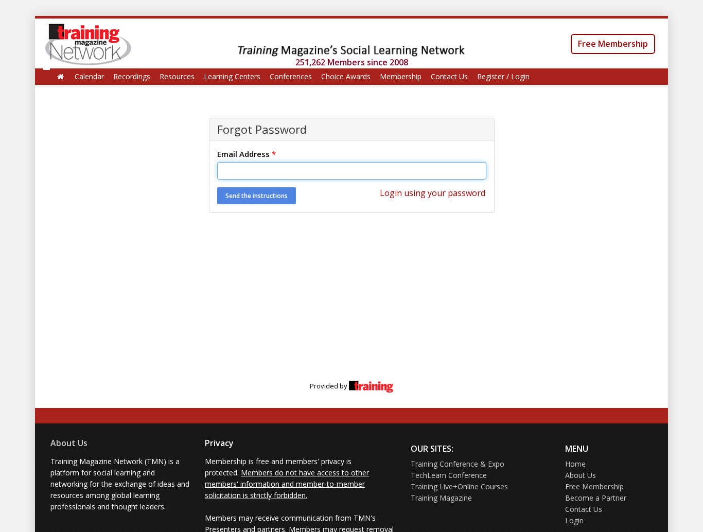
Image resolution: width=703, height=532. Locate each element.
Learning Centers (232, 76)
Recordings (131, 76)
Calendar (89, 76)
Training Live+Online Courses (459, 486)
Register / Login (503, 76)
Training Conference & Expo (457, 464)
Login (574, 520)
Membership (400, 76)
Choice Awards (346, 76)
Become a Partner (595, 498)
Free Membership (613, 43)
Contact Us (449, 76)
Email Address (246, 154)
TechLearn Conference (449, 475)
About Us (68, 443)
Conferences (291, 76)
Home (575, 464)
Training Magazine (441, 498)
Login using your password (432, 193)
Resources (177, 76)
